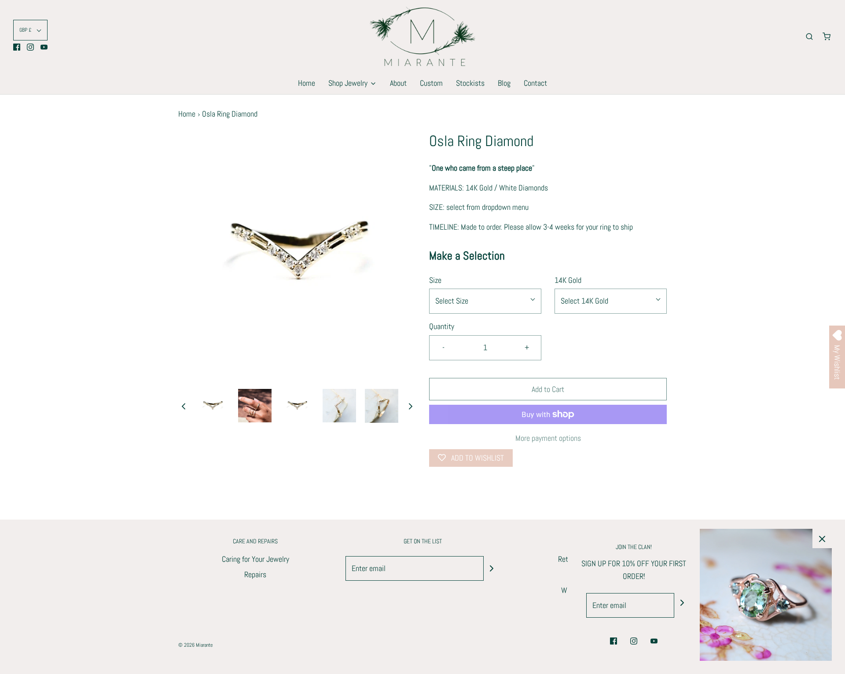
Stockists (470, 83)
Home (306, 83)
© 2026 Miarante (195, 644)
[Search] (809, 36)
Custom (431, 83)
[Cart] (826, 36)
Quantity (441, 326)
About (398, 83)
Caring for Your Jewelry (255, 559)
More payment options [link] (548, 438)
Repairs (255, 574)
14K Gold (568, 280)
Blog (504, 83)
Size (435, 280)
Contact (535, 83)
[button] (30, 30)
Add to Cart (548, 389)
